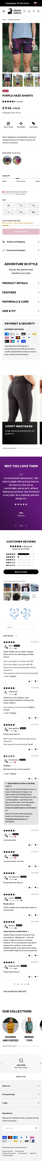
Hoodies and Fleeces (10, 1039)
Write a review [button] (21, 572)
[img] (9, 642)
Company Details (7, 1155)
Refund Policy (19, 1151)
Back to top (21, 1077)
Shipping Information (9, 1153)
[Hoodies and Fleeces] (10, 1025)
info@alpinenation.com (15, 819)
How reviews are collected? (15, 991)
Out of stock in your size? (11, 220)
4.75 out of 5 (27, 546)
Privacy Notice (22, 1153)
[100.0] (14, 613)
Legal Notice (33, 1153)
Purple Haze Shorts (14, 19)
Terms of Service (7, 1151)
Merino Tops (29, 1039)
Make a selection (21, 232)
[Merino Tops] (29, 1025)
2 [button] (18, 984)
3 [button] (21, 984)
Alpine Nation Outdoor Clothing (17, 1147)
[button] (38, 11)
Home (4, 19)
